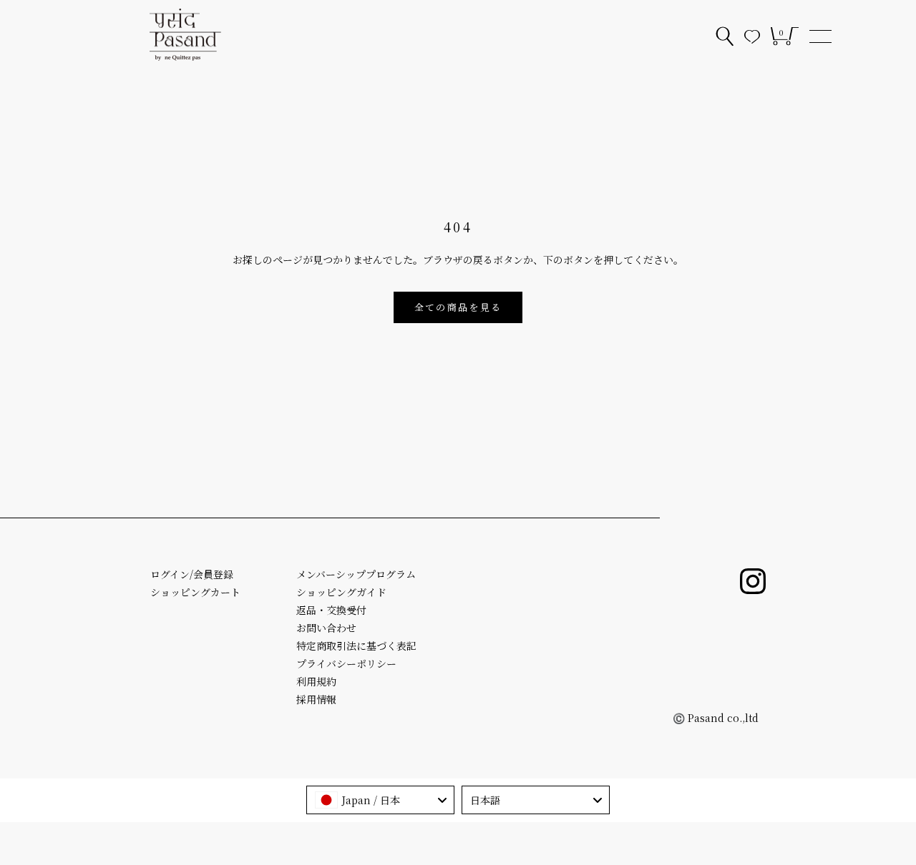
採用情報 (316, 699)
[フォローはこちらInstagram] (753, 581)
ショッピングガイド (341, 592)
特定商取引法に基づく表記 (356, 645)
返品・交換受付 (331, 610)
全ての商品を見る (458, 307)
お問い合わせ (326, 628)
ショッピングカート (195, 592)
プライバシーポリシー (346, 663)
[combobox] (380, 800)
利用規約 (316, 681)
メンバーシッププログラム (356, 574)
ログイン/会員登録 (191, 574)
